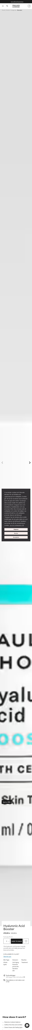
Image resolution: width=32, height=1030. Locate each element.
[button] (27, 1025)
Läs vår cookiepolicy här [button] (17, 525)
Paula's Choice (6, 10)
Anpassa (16, 529)
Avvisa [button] (16, 533)
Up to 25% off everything (16, 1)
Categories (14, 10)
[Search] (7, 6)
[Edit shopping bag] (29, 5)
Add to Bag (17, 941)
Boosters (19, 10)
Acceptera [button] (16, 537)
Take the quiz (7, 956)
